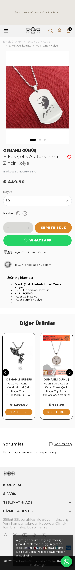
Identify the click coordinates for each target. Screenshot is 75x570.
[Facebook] (5, 535)
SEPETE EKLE (53, 228)
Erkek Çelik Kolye (38, 41)
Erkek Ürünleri (12, 41)
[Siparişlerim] (59, 30)
